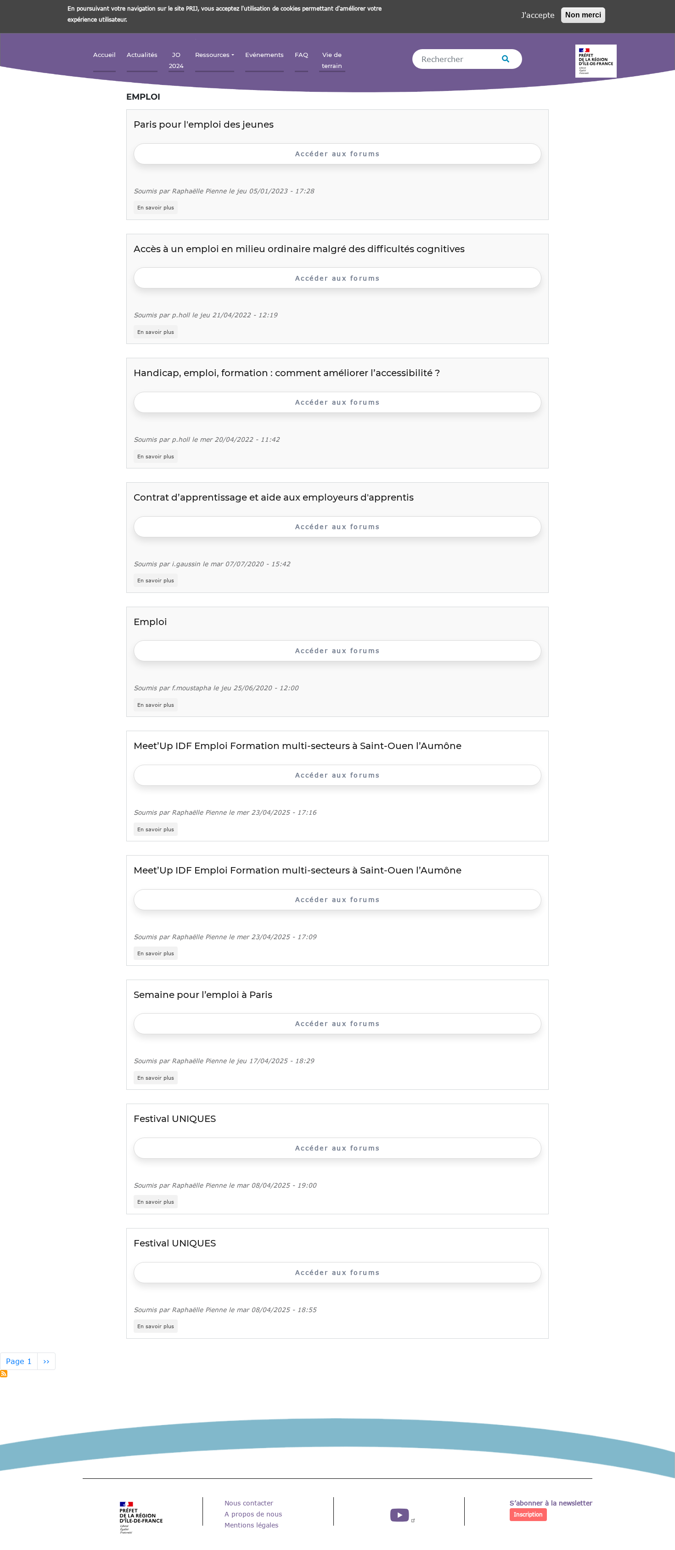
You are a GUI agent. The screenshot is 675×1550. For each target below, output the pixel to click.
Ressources (212, 54)
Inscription (528, 1514)
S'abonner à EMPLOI (3, 1373)
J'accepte (538, 15)
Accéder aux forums (337, 154)
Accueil (104, 54)
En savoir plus (157, 207)
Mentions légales (251, 1525)
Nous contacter (249, 1503)
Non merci (583, 15)
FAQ (301, 54)
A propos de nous (253, 1514)
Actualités (142, 54)
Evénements (264, 54)
